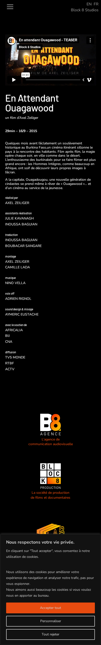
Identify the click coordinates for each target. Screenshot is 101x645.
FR (96, 4)
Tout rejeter (50, 634)
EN (89, 4)
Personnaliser (50, 621)
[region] (50, 589)
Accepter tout (50, 607)
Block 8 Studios (85, 10)
